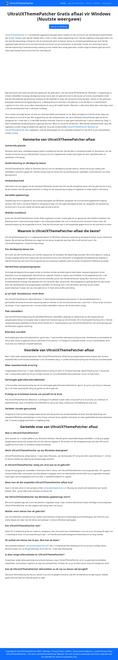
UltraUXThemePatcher (21, 3)
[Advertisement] (59, 72)
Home (63, 3)
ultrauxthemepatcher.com (55, 488)
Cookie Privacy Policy (103, 651)
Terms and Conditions (82, 651)
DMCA (68, 651)
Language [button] (106, 3)
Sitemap (46, 651)
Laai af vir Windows (76, 3)
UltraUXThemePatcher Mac (17, 130)
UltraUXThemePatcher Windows (81, 127)
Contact (96, 3)
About (88, 3)
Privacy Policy (58, 651)
